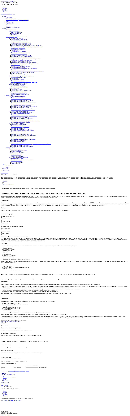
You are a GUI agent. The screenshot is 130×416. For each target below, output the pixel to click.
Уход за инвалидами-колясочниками (19, 40)
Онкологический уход (14, 88)
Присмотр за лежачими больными (19, 54)
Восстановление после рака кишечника (20, 136)
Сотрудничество (10, 23)
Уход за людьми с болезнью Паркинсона (20, 66)
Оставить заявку (42, 367)
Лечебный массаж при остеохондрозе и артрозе (22, 159)
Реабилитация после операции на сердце (20, 101)
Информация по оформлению (13, 27)
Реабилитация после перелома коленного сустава (22, 114)
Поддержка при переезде (14, 31)
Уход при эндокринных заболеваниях (17, 84)
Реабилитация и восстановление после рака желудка (23, 135)
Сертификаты (9, 17)
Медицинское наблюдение (15, 148)
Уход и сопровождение (11, 37)
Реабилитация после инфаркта (18, 125)
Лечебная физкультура (16, 153)
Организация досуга (16, 155)
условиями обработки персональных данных (18, 371)
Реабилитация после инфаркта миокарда (20, 127)
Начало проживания (11, 29)
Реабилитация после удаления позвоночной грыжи (23, 108)
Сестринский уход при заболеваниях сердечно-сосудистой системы (27, 46)
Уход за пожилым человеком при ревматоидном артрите (24, 82)
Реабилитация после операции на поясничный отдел (23, 102)
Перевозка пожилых (16, 33)
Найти (15, 174)
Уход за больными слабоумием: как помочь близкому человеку (25, 59)
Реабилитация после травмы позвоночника (21, 119)
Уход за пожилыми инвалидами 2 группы (21, 43)
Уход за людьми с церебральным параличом (21, 60)
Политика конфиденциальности (8, 400)
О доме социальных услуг (9, 376)
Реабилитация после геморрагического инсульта (22, 130)
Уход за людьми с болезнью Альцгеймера (20, 74)
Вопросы (5, 10)
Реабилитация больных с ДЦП (18, 138)
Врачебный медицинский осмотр (19, 150)
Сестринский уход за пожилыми (18, 35)
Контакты (5, 168)
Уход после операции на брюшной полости (21, 55)
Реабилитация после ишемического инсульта (21, 129)
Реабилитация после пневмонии (18, 140)
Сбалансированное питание (17, 156)
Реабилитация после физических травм (20, 113)
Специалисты (9, 24)
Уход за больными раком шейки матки (20, 94)
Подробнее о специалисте (14, 321)
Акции (4, 6)
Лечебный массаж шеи (16, 161)
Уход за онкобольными (16, 89)
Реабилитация (9, 95)
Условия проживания (11, 18)
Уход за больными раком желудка (19, 93)
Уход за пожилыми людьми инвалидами (20, 52)
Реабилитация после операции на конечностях (22, 103)
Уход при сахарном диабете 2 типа (19, 86)
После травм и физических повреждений (18, 111)
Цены (4, 164)
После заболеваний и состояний (16, 123)
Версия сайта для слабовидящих (8, 1)
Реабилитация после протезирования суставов (22, 146)
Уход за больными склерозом (18, 67)
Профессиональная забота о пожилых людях (21, 56)
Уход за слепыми (15, 50)
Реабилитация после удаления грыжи (20, 107)
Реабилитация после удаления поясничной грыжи (23, 110)
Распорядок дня (9, 22)
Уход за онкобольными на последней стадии (21, 90)
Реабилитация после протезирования (20, 145)
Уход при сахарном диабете (17, 85)
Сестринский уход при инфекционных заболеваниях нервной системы (27, 71)
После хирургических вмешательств (17, 96)
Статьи (4, 9)
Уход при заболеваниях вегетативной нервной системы (24, 68)
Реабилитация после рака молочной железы (21, 134)
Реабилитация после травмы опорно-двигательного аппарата (25, 121)
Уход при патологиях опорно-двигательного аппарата (21, 76)
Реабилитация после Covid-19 (18, 141)
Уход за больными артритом (17, 80)
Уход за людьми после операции (18, 51)
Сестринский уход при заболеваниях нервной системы (24, 62)
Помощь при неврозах (16, 73)
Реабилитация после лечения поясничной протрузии (23, 139)
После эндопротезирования (15, 142)
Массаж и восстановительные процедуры (18, 157)
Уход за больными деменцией (18, 69)
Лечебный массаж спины (17, 162)
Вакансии (8, 26)
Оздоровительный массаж (17, 158)
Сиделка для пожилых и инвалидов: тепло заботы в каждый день (26, 45)
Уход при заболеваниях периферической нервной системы (24, 63)
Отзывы (5, 11)
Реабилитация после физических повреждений (22, 112)
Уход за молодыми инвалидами (18, 49)
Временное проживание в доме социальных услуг (17, 20)
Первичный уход (13, 34)
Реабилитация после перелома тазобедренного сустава (24, 116)
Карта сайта (18, 400)
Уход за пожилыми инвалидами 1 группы (21, 44)
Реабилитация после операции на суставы (21, 99)
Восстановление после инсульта (18, 124)
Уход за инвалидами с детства (18, 48)
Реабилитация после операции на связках (21, 105)
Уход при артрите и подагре (17, 79)
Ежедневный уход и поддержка (16, 38)
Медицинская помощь (16, 151)
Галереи (5, 8)
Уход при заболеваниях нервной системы (20, 61)
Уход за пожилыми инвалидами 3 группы (21, 41)
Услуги (4, 28)
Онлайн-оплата (9, 165)
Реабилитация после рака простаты (19, 133)
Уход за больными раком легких (18, 91)
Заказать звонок (4, 173)
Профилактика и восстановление (16, 152)
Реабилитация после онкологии (18, 131)
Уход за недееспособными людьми (19, 39)
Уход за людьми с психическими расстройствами (22, 72)
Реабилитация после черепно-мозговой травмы (22, 118)
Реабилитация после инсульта (18, 128)
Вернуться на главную (6, 414)
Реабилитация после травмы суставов (20, 117)
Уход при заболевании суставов (18, 77)
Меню (7, 21)
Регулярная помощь (10, 147)
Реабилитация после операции (18, 97)
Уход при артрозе (15, 78)
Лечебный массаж (15, 163)
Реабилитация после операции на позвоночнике (22, 100)
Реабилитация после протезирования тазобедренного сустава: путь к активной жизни (31, 144)
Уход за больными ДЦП (16, 65)
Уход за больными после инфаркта (19, 83)
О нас (4, 16)
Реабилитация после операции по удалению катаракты (24, 106)
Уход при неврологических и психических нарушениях (21, 57)
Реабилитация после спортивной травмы (20, 122)
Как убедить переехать (16, 32)
